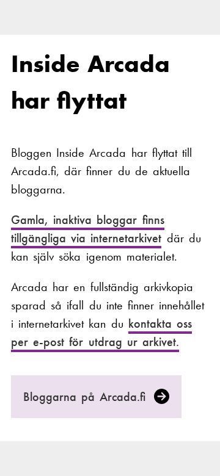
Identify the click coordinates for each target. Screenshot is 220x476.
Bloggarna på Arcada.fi (87, 397)
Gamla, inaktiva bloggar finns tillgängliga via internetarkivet (87, 230)
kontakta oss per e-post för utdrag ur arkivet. (101, 333)
